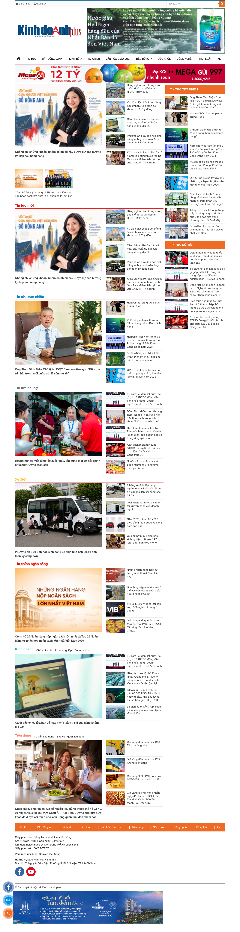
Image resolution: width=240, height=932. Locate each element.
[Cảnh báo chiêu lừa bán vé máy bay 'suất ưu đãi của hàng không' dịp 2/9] (115, 124)
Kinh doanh (24, 649)
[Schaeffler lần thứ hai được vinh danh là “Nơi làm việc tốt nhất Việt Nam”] (176, 231)
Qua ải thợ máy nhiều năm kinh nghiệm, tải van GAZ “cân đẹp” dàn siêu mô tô (143, 539)
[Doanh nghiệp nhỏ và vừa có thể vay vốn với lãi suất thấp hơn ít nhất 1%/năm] (115, 592)
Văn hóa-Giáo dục (118, 58)
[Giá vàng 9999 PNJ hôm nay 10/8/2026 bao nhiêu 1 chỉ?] (115, 781)
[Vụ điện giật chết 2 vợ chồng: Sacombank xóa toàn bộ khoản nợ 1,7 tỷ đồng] (115, 108)
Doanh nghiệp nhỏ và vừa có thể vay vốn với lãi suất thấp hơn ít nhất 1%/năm (144, 590)
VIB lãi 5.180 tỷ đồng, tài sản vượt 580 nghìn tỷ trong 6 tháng (144, 607)
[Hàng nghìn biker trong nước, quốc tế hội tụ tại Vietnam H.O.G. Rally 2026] (115, 90)
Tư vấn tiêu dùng (44, 736)
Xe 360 (20, 479)
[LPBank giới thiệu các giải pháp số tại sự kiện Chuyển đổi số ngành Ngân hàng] (59, 178)
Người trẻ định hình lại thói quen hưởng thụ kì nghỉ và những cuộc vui (142, 465)
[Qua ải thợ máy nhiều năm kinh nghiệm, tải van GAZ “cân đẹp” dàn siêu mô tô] (115, 541)
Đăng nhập (24, 4)
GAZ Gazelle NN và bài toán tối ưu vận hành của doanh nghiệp (143, 506)
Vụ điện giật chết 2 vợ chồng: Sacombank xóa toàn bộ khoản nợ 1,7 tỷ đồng (144, 106)
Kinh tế (74, 58)
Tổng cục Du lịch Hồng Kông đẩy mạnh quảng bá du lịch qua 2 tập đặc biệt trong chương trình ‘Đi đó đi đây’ (207, 215)
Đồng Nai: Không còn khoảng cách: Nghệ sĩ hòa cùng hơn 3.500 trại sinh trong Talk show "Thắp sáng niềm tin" (207, 289)
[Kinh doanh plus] (48, 30)
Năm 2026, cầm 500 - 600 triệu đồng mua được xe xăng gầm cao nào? (144, 522)
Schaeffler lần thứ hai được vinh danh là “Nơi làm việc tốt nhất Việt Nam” (207, 229)
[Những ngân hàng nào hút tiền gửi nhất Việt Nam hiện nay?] (115, 575)
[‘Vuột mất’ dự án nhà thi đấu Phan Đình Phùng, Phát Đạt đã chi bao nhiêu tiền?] (115, 359)
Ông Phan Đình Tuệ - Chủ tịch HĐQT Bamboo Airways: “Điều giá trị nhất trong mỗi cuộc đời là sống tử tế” (57, 371)
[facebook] (19, 871)
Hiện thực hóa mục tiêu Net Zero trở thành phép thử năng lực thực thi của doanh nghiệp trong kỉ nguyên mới (206, 305)
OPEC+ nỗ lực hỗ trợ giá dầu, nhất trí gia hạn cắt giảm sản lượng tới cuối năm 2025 (144, 373)
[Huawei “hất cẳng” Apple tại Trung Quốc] (115, 308)
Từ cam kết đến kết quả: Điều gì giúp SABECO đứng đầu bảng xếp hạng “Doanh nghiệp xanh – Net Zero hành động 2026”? (144, 400)
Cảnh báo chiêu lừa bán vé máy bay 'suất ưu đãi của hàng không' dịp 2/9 (143, 122)
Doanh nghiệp (63, 650)
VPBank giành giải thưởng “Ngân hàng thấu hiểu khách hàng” (144, 323)
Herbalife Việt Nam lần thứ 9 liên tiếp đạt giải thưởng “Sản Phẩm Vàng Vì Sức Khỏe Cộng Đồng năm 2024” (207, 150)
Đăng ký (41, 4)
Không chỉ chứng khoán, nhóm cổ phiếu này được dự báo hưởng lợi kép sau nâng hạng (58, 153)
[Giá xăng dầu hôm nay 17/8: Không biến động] (115, 765)
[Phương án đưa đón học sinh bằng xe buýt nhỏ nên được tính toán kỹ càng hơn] (115, 141)
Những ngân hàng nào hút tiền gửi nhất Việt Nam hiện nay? (143, 573)
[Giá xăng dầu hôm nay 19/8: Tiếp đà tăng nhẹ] (115, 747)
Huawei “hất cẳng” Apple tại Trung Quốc (206, 115)
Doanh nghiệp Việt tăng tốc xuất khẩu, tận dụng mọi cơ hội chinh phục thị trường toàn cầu (57, 462)
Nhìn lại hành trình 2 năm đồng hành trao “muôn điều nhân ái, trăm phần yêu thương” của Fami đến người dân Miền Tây (207, 199)
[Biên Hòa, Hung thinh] (120, 907)
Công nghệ (184, 58)
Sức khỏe (164, 58)
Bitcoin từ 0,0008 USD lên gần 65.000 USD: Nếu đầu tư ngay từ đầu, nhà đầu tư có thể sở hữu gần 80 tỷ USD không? (144, 696)
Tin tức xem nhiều (29, 297)
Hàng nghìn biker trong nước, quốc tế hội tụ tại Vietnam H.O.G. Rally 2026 (144, 88)
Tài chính (94, 58)
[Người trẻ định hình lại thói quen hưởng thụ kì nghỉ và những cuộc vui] (115, 467)
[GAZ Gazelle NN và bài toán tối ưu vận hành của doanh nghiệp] (115, 508)
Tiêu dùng (143, 58)
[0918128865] (8, 913)
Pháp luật (205, 58)
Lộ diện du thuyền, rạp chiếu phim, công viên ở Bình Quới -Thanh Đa (144, 710)
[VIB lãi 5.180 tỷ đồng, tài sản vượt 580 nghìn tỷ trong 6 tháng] (115, 609)
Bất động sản (51, 58)
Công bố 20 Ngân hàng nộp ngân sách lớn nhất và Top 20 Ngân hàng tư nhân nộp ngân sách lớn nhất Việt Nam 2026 (56, 638)
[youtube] (31, 871)
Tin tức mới (24, 205)
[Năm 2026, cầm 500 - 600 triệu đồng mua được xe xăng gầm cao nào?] (115, 524)
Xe (219, 58)
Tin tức (31, 58)
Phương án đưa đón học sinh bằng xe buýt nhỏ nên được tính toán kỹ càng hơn (144, 139)
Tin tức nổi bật (26, 388)
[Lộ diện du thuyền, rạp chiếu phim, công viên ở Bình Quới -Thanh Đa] (115, 712)
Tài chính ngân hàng (31, 564)
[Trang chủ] (18, 59)
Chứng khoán (44, 650)
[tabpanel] (120, 907)
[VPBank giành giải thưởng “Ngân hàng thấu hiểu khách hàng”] (115, 325)
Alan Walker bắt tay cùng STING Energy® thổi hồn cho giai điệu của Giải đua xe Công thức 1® (207, 322)
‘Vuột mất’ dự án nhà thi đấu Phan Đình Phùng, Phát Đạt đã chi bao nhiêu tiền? (143, 357)
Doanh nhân (81, 650)
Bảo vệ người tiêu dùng (71, 736)
